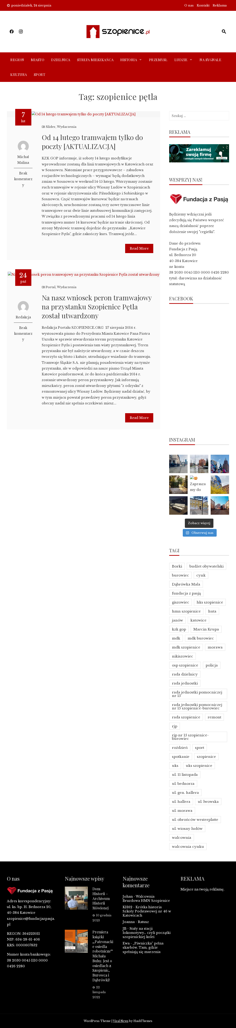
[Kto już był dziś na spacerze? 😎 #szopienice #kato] (199, 505)
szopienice (206, 756)
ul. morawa (182, 810)
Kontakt (203, 5)
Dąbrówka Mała (186, 584)
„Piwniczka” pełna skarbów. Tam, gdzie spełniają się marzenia (143, 947)
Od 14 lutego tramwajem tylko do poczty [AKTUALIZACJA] (92, 142)
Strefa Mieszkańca (95, 59)
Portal (51, 287)
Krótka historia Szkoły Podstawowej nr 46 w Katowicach (147, 911)
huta (212, 611)
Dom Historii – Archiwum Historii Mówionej (101, 898)
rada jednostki (185, 683)
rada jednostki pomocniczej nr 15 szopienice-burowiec (197, 706)
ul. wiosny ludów (187, 828)
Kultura (18, 74)
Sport (39, 74)
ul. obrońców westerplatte (195, 819)
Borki (177, 566)
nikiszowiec (182, 656)
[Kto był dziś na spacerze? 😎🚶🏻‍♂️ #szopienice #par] (220, 484)
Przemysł (158, 59)
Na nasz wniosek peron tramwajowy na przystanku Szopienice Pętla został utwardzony (97, 306)
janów (177, 620)
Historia (128, 59)
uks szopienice (199, 765)
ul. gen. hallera (185, 792)
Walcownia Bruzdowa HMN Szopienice (146, 898)
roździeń (180, 747)
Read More (139, 248)
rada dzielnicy (185, 674)
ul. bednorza (183, 783)
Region (17, 59)
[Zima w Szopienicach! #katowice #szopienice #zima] (178, 505)
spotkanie (180, 756)
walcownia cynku (188, 846)
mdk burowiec (201, 638)
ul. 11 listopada (185, 774)
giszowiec (180, 602)
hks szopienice (210, 602)
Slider (51, 127)
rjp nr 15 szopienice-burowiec (190, 737)
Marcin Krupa (206, 629)
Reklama (220, 5)
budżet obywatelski (206, 566)
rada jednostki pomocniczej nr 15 (197, 694)
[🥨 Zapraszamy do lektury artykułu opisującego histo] (199, 484)
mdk (176, 638)
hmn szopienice (186, 611)
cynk (201, 575)
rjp (174, 726)
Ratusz (143, 922)
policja (212, 665)
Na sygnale (210, 59)
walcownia (181, 837)
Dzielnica (60, 59)
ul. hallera (181, 801)
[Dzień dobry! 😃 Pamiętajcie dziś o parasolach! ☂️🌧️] (199, 464)
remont (214, 717)
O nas (189, 5)
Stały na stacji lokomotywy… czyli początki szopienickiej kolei (147, 932)
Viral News (120, 1021)
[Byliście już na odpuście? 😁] (220, 464)
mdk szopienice (186, 647)
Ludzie (181, 59)
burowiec (180, 575)
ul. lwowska (208, 801)
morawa (215, 647)
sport (199, 747)
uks (175, 765)
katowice (198, 620)
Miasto (37, 59)
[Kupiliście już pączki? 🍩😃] (178, 464)
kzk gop (179, 629)
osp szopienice (185, 665)
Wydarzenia (67, 127)
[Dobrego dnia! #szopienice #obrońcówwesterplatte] (220, 505)
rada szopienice (186, 717)
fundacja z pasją (186, 593)
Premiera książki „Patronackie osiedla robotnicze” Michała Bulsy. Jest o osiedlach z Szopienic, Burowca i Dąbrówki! (102, 955)
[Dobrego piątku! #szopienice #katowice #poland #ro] (178, 484)
